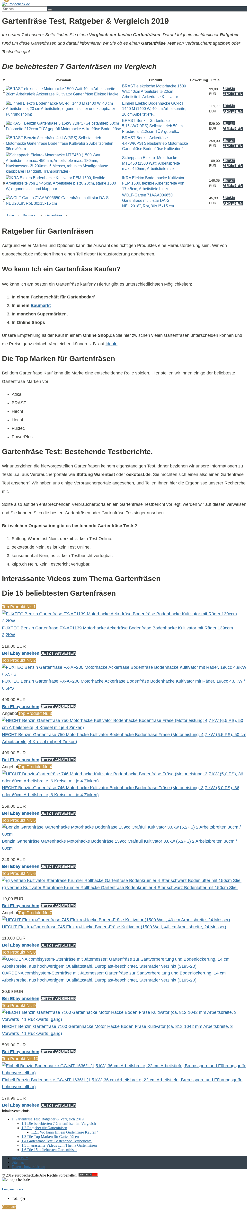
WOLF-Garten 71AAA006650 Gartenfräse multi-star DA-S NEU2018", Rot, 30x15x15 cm (148, 200)
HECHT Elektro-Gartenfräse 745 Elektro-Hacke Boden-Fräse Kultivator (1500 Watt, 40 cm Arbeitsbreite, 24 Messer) (114, 926)
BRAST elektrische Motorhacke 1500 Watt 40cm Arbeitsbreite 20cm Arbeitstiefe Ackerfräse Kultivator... (154, 91)
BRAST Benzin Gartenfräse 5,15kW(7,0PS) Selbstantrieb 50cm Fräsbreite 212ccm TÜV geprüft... (152, 126)
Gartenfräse (53, 215)
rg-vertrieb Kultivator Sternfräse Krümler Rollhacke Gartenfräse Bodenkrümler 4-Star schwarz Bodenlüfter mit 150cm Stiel (120, 887)
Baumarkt (29, 215)
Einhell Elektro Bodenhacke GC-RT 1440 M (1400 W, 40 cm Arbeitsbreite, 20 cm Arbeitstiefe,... (154, 108)
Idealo (111, 343)
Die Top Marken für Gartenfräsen (50, 1137)
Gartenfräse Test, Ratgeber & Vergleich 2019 (48, 1119)
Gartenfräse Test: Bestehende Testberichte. (56, 1141)
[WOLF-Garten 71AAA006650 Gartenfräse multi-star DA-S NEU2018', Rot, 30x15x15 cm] (63, 203)
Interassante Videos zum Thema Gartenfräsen (59, 1145)
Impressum (20, 1158)
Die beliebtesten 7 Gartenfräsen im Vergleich (58, 1123)
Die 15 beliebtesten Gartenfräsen (49, 1150)
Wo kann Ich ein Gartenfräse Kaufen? (64, 1132)
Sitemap (18, 1162)
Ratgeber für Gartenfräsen (44, 1128)
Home (10, 215)
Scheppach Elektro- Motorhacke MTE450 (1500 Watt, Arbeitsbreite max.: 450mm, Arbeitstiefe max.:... (151, 163)
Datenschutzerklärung (28, 1167)
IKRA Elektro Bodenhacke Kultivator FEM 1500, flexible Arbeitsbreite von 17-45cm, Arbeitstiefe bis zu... (153, 183)
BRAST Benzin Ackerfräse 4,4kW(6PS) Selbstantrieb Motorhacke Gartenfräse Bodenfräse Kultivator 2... (155, 143)
